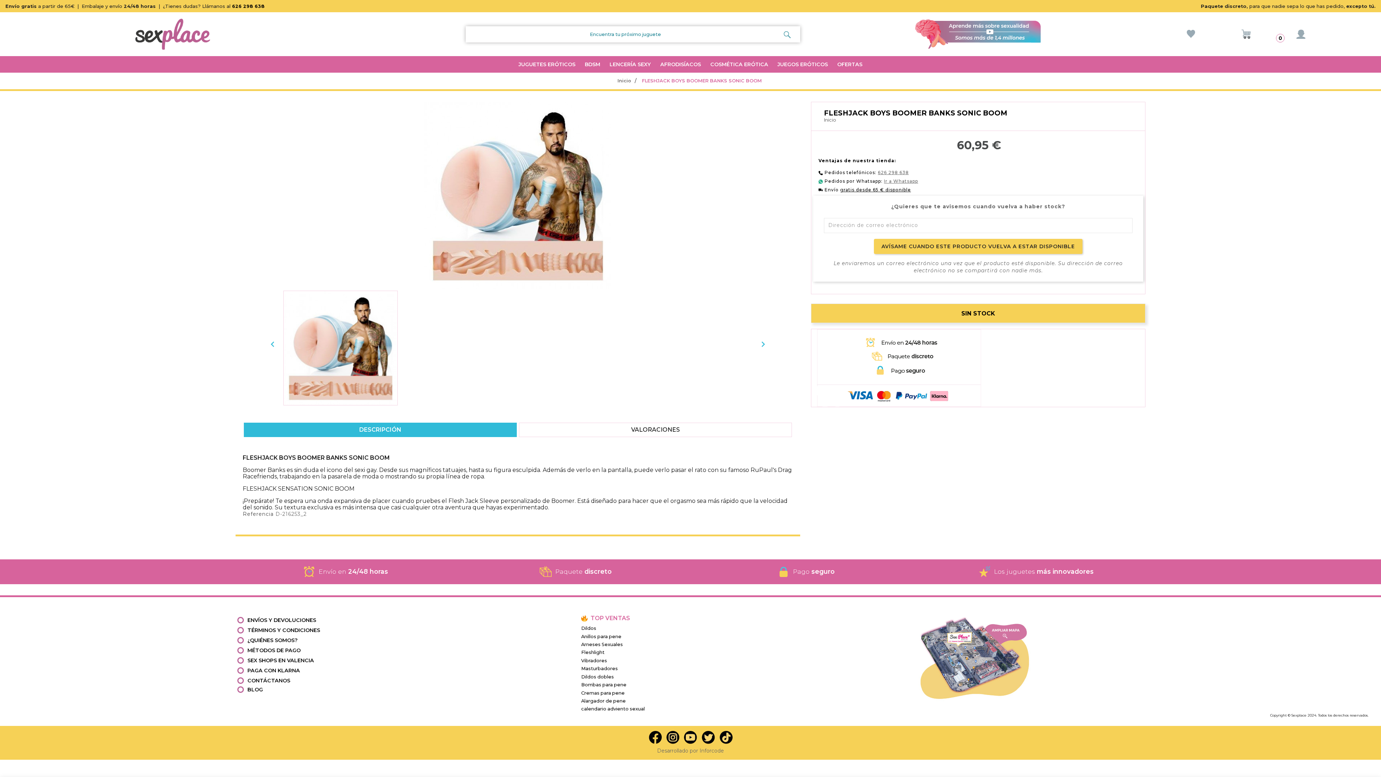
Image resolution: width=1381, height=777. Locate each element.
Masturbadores (599, 668)
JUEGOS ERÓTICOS (803, 64)
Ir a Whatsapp (901, 181)
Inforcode (711, 751)
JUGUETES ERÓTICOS (547, 64)
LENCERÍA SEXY (630, 64)
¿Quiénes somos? (272, 640)
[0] (1246, 34)
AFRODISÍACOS (680, 64)
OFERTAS (849, 64)
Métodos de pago (274, 650)
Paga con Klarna (273, 670)
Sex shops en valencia (280, 660)
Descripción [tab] (380, 429)
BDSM (592, 64)
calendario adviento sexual (613, 709)
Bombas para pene (603, 684)
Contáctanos (268, 680)
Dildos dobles (597, 677)
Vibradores (594, 660)
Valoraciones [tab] (655, 429)
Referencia (258, 514)
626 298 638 (248, 6)
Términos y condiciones (283, 630)
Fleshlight (593, 652)
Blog (255, 689)
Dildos (588, 628)
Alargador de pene (603, 701)
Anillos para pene (601, 636)
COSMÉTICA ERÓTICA (739, 64)
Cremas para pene (603, 693)
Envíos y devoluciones (281, 620)
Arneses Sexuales (602, 644)
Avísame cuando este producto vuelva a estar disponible (978, 246)
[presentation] (272, 344)
